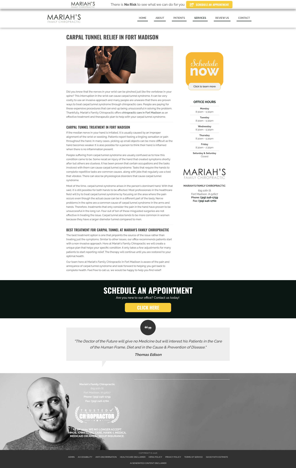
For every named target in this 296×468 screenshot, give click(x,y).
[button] (148, 307)
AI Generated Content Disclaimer (148, 463)
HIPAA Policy (155, 457)
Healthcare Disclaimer (132, 457)
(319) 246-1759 (209, 197)
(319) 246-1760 (207, 200)
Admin (71, 457)
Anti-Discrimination (106, 457)
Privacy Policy (173, 457)
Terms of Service (193, 457)
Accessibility (85, 457)
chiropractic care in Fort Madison (141, 112)
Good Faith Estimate (217, 457)
